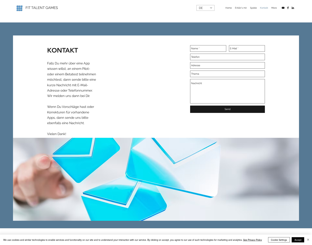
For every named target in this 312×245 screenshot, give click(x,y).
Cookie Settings (279, 239)
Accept (297, 239)
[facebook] (288, 7)
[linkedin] (292, 7)
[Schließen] (308, 239)
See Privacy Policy (252, 239)
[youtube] (283, 7)
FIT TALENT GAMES (42, 8)
